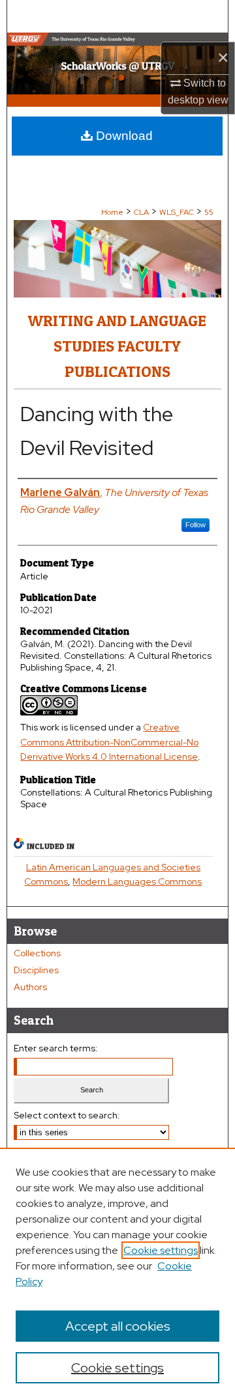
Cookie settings (160, 1250)
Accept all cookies (117, 1326)
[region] (117, 1273)
